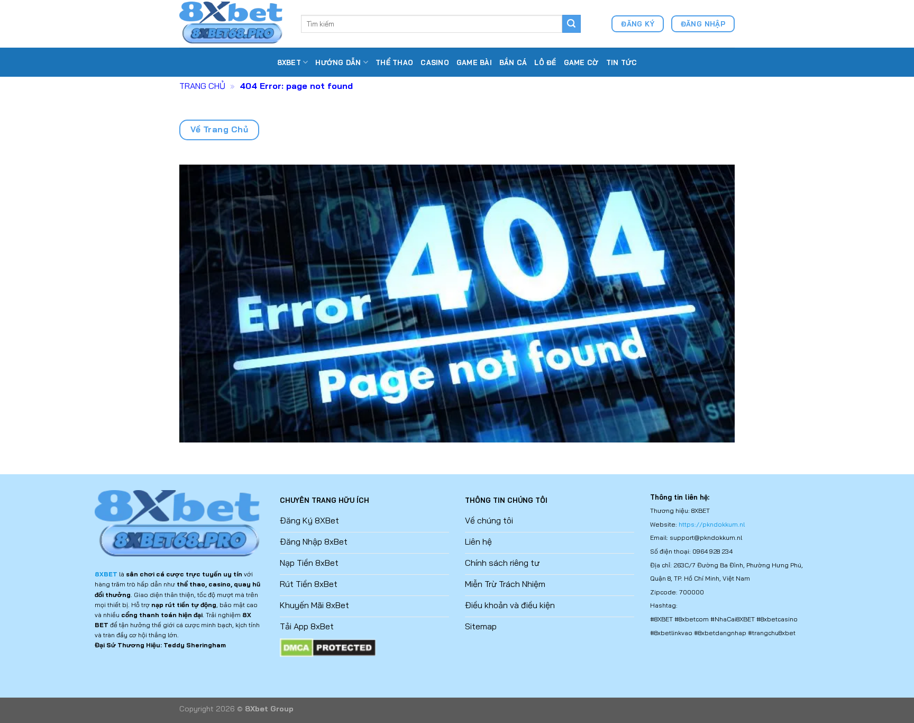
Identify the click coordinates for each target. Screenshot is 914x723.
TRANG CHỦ (202, 85)
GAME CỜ (581, 62)
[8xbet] (232, 24)
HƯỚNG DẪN (338, 62)
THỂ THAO (394, 62)
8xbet (289, 62)
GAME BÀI (474, 62)
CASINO (435, 62)
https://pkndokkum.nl (712, 524)
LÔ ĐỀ (545, 62)
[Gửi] (571, 24)
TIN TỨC (621, 62)
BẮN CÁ (513, 62)
